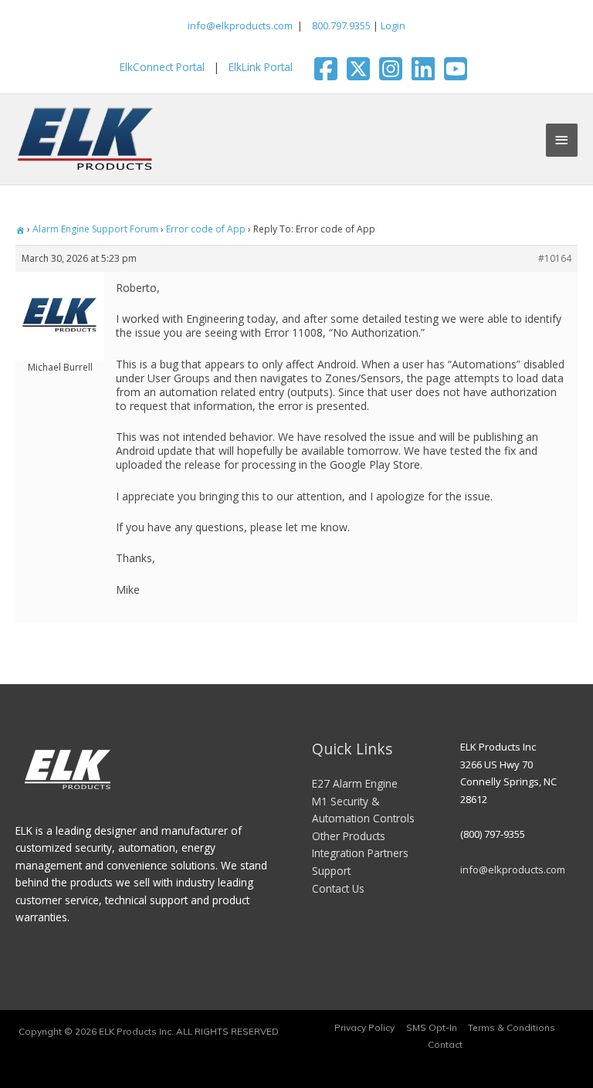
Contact (445, 1044)
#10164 (554, 258)
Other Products (348, 836)
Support (331, 870)
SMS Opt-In (431, 1027)
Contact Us (338, 888)
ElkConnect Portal (162, 66)
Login (393, 25)
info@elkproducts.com (240, 25)
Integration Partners (360, 853)
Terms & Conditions (511, 1027)
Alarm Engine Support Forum (95, 229)
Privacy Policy (364, 1027)
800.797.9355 (340, 25)
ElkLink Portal (261, 66)
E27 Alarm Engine (355, 783)
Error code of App (206, 229)
